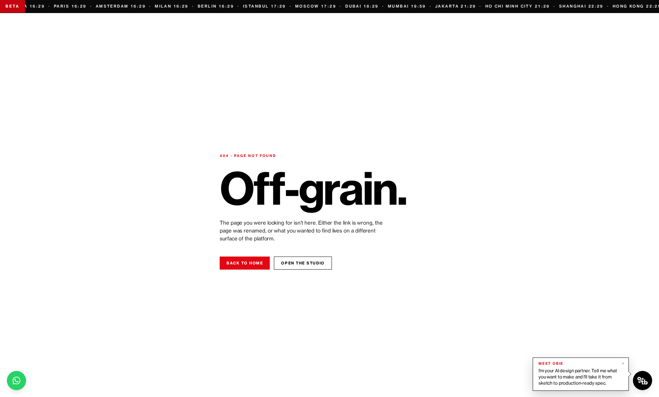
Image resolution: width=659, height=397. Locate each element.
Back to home (245, 263)
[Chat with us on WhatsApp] (16, 380)
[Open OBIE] (642, 380)
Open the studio (302, 263)
